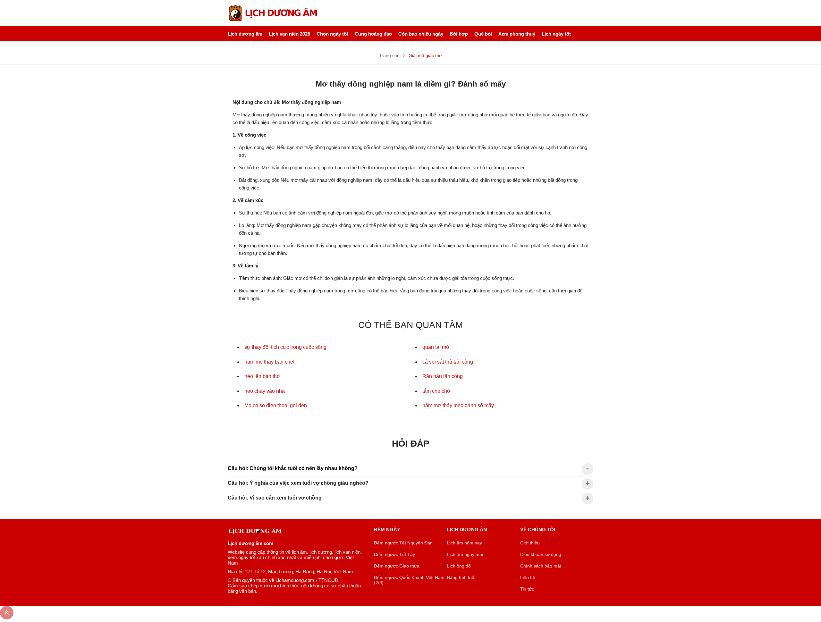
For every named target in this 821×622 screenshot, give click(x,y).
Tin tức (527, 589)
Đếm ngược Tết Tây (394, 554)
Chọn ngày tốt (332, 34)
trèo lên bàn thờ (262, 376)
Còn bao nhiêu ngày (420, 34)
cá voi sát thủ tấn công (447, 362)
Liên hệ (527, 577)
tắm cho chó (436, 391)
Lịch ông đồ (459, 565)
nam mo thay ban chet (269, 362)
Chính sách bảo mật (540, 565)
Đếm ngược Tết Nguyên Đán (403, 542)
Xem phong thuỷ (516, 34)
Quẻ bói (483, 34)
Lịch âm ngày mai (465, 554)
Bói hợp (459, 34)
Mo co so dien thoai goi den (275, 405)
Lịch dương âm (245, 34)
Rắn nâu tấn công (442, 376)
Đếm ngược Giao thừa (396, 565)
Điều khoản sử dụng (540, 554)
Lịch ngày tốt (556, 34)
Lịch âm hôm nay (464, 542)
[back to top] (6, 612)
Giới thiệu (530, 542)
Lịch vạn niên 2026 (289, 34)
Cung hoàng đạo (373, 34)
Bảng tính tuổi (461, 577)
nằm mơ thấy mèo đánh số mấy (458, 405)
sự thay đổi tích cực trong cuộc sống (285, 347)
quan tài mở (436, 347)
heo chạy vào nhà (264, 391)
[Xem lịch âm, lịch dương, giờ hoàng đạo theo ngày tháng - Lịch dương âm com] (274, 13)
